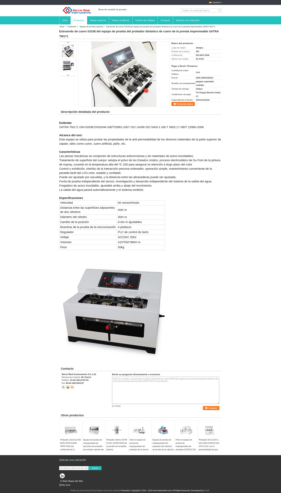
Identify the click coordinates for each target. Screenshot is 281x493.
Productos (79, 20)
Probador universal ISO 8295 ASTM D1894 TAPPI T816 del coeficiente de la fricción (70, 446)
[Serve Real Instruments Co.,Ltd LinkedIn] (62, 476)
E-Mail (63, 481)
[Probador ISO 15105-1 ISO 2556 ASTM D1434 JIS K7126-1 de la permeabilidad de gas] (209, 430)
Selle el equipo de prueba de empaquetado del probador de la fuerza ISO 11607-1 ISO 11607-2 (138, 448)
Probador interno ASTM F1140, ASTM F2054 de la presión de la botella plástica (116, 445)
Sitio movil (65, 485)
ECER (206, 490)
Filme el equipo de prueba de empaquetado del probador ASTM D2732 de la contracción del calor (186, 448)
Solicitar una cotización (188, 20)
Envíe (95, 468)
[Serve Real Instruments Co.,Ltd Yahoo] (68, 387)
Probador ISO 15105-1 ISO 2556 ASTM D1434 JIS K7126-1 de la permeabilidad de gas (209, 445)
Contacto (165, 20)
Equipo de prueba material (91, 27)
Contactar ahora (185, 104)
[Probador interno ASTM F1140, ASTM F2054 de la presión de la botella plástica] (117, 430)
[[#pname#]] (123, 74)
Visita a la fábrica (120, 20)
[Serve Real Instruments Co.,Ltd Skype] (63, 387)
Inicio (65, 20)
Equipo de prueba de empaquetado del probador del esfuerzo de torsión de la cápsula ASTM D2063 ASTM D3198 (163, 448)
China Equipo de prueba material (105, 490)
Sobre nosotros (98, 20)
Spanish (216, 2)
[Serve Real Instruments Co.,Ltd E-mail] (72, 387)
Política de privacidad (79, 490)
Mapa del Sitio (75, 481)
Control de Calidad (145, 20)
